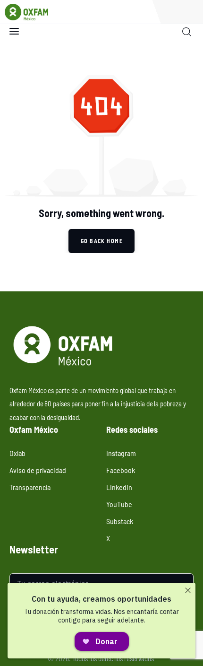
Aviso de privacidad (37, 469)
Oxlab (17, 452)
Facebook (120, 469)
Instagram (121, 452)
